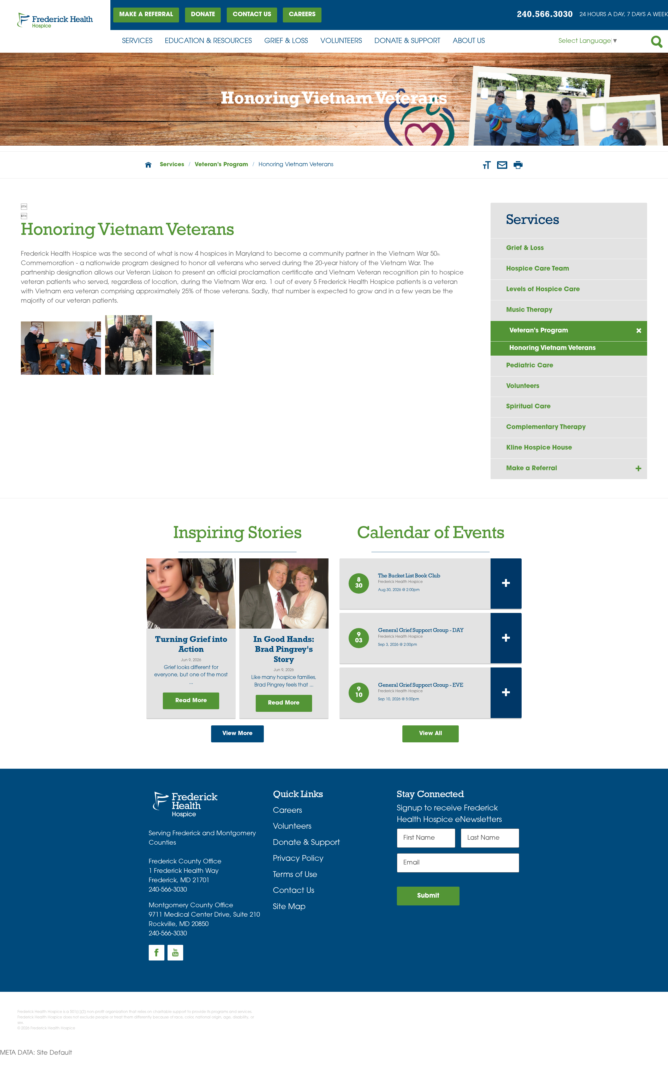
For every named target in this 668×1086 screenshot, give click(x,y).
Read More (191, 700)
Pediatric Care (529, 366)
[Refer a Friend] (502, 165)
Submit (428, 896)
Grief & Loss (286, 41)
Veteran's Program (221, 165)
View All (430, 733)
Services (137, 41)
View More (237, 733)
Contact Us (252, 15)
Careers (302, 15)
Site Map (289, 907)
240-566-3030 (168, 890)
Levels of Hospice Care (543, 290)
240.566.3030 (545, 14)
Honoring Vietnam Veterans (552, 348)
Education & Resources (208, 41)
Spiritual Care (528, 407)
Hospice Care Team (537, 269)
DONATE (203, 15)
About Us (469, 41)
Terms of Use (295, 875)
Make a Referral (146, 15)
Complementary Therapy (546, 427)
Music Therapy (529, 310)
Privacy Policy (298, 859)
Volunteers (341, 41)
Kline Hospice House (539, 448)
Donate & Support (407, 41)
